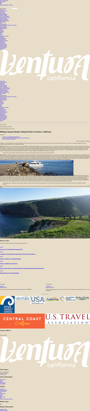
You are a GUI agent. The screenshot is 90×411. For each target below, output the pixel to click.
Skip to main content (4, 0)
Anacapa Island (3, 26)
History (1, 381)
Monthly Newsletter (4, 40)
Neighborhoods (3, 38)
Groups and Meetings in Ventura (6, 4)
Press (1, 3)
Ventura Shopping (3, 14)
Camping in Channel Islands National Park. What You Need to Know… (16, 137)
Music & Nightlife (3, 15)
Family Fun (2, 11)
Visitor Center (2, 379)
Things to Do (2, 9)
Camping (2, 30)
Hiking (1, 29)
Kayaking (2, 31)
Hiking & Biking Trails (4, 20)
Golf (1, 22)
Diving (1, 32)
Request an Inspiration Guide (3, 287)
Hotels (1, 35)
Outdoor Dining (3, 43)
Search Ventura (3, 8)
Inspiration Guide (3, 409)
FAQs (1, 380)
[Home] (45, 80)
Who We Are (2, 1)
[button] (45, 122)
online (18, 289)
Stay (1, 33)
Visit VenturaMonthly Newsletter (50, 287)
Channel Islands (3, 24)
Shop (1, 395)
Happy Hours (2, 48)
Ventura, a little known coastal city (9, 139)
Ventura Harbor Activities (5, 17)
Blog (1, 2)
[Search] (18, 8)
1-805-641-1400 (3, 374)
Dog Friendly (2, 13)
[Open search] (0, 7)
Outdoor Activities (3, 18)
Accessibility (2, 383)
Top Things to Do (3, 10)
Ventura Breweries (3, 44)
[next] (1, 245)
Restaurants (2, 42)
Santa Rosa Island (3, 27)
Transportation (3, 39)
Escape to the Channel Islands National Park (11, 136)
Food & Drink (3, 41)
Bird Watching (3, 21)
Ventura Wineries (3, 47)
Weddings (2, 37)
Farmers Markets (3, 46)
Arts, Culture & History (4, 16)
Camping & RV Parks (4, 36)
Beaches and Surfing (4, 19)
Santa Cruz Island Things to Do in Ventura (8, 25)
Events (1, 49)
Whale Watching (3, 28)
